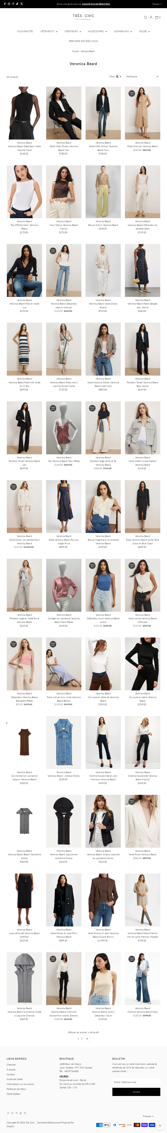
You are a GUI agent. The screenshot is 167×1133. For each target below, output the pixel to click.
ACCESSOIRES (96, 31)
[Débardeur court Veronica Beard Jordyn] (103, 585)
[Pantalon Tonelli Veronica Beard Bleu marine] (142, 349)
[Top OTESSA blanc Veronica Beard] (24, 191)
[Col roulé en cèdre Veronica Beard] (142, 663)
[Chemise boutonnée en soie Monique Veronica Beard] (103, 742)
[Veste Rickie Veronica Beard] (142, 821)
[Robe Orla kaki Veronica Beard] (142, 113)
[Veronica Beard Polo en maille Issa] (24, 270)
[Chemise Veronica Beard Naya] (142, 978)
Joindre (136, 1091)
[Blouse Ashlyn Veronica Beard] (103, 191)
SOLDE (143, 31)
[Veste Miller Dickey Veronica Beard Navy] (103, 113)
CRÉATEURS (72, 31)
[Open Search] (145, 17)
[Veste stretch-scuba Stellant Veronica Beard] (142, 427)
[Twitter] (22, 4)
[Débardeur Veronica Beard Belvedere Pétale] (24, 663)
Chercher (11, 1064)
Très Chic (30, 1122)
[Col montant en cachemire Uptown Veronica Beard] (24, 742)
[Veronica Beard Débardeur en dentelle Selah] (142, 191)
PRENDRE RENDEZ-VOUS (83, 41)
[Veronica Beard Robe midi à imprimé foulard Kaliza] (64, 349)
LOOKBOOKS (122, 31)
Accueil (75, 51)
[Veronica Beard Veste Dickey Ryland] (103, 270)
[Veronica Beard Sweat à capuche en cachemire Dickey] (103, 821)
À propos (11, 1069)
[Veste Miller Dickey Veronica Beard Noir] (64, 113)
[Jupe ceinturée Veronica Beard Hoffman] (24, 900)
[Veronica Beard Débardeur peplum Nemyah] (64, 270)
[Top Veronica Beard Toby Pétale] (64, 427)
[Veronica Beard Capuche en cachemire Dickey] (64, 821)
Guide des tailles (15, 1079)
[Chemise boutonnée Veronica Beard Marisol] (142, 742)
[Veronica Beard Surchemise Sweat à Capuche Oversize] (24, 978)
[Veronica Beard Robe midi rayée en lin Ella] (24, 349)
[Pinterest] (13, 4)
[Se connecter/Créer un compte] (151, 17)
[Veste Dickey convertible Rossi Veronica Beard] (24, 506)
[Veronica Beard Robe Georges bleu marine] (142, 270)
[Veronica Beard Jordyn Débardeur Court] (103, 978)
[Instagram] (9, 4)
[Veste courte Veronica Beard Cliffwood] (142, 585)
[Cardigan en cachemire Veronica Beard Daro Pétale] (64, 585)
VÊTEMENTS (47, 31)
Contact (11, 1074)
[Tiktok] (17, 4)
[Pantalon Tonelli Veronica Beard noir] (24, 427)
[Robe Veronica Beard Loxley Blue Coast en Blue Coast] (142, 506)
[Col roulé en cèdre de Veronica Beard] (103, 663)
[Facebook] (4, 4)
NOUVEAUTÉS (25, 31)
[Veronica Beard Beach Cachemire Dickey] (24, 821)
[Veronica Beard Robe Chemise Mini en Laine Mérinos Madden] (142, 900)
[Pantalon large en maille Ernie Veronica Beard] (24, 585)
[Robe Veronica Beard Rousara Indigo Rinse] (64, 506)
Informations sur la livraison (20, 1084)
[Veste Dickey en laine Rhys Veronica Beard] (64, 900)
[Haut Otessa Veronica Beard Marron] (64, 191)
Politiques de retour (16, 1088)
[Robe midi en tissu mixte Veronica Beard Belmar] (64, 663)
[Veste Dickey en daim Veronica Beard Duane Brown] (103, 900)
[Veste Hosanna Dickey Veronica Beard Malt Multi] (103, 349)
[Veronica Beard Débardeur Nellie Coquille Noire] (24, 113)
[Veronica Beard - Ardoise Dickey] (64, 742)
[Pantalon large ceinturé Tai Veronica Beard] (103, 427)
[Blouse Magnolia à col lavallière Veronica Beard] (103, 506)
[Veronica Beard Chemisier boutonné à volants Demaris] (64, 978)
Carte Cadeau (13, 1093)
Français (155, 4)
